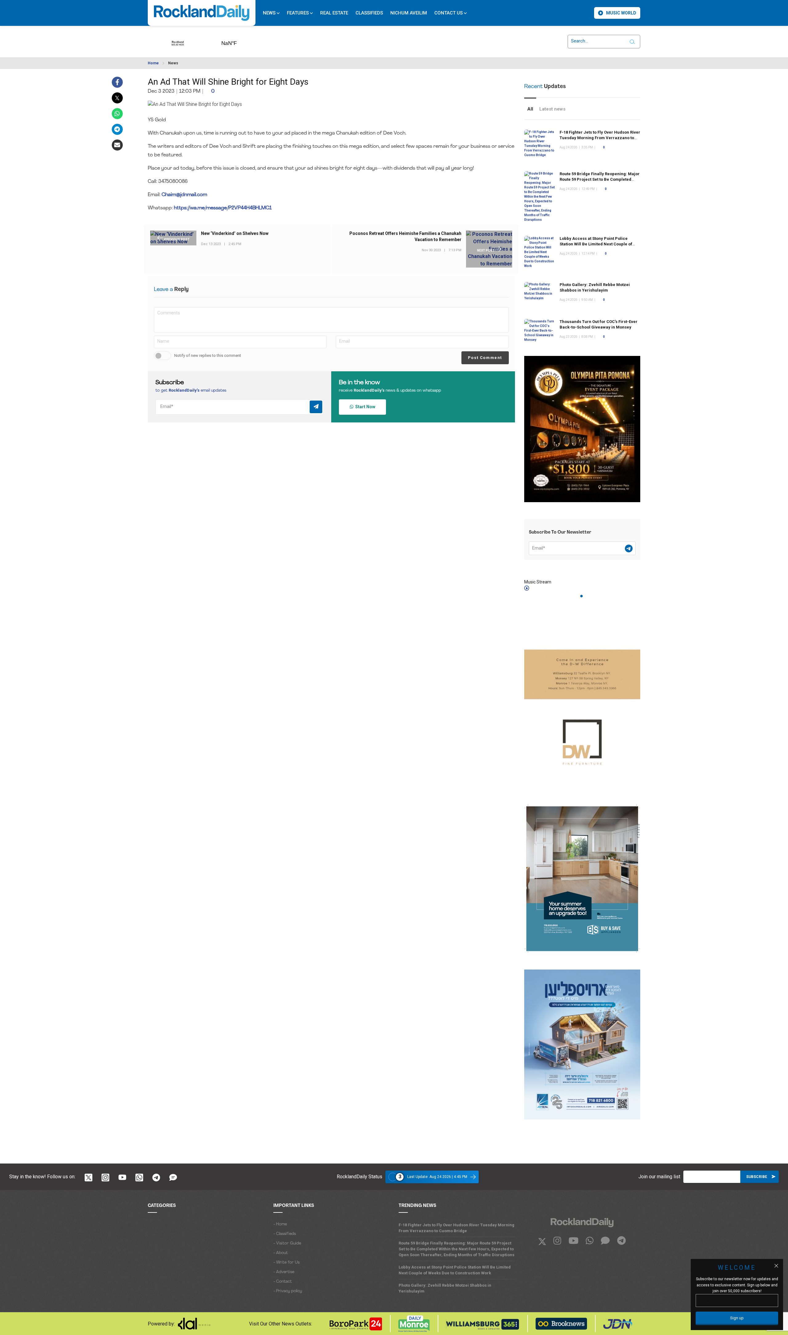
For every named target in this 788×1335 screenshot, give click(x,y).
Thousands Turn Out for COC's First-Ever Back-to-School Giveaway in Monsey (598, 324)
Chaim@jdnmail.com (184, 194)
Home (153, 63)
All (530, 109)
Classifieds (369, 13)
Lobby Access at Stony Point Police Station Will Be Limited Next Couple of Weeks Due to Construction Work (596, 244)
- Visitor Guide (287, 1243)
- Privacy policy (287, 1291)
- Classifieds (284, 1234)
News (270, 13)
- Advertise (283, 1272)
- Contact (282, 1282)
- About (280, 1253)
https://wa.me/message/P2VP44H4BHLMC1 (223, 208)
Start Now (364, 406)
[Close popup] (776, 1265)
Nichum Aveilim (408, 13)
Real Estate (334, 13)
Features (298, 13)
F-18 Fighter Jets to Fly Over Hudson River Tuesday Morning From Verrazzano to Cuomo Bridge (600, 138)
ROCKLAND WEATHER (238, 41)
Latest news (552, 109)
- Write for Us (286, 1262)
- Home (280, 1224)
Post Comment (485, 357)
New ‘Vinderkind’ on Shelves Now (234, 233)
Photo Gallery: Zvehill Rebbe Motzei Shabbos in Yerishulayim (445, 1288)
